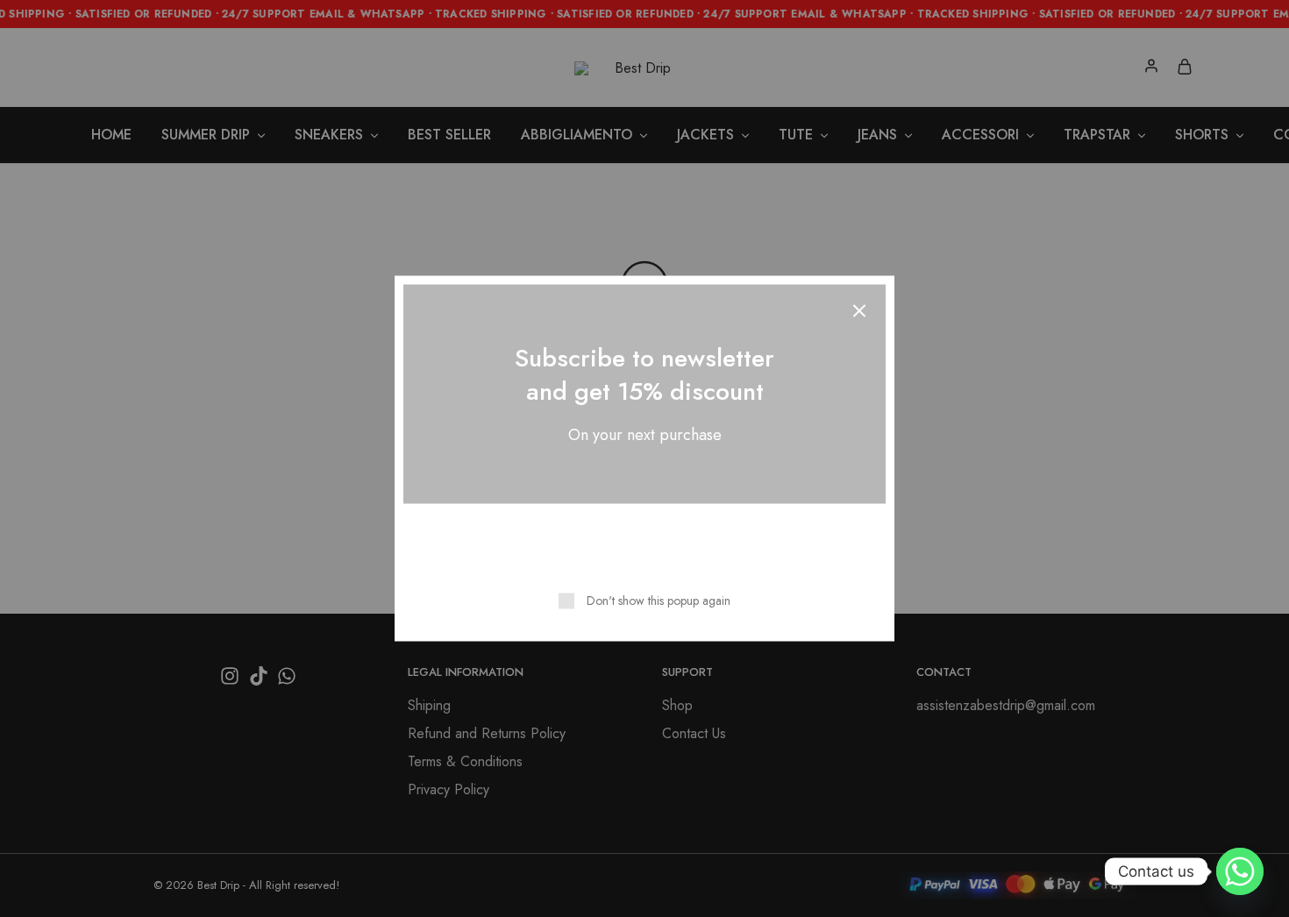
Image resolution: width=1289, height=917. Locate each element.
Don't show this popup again (658, 600)
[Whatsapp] (1240, 871)
